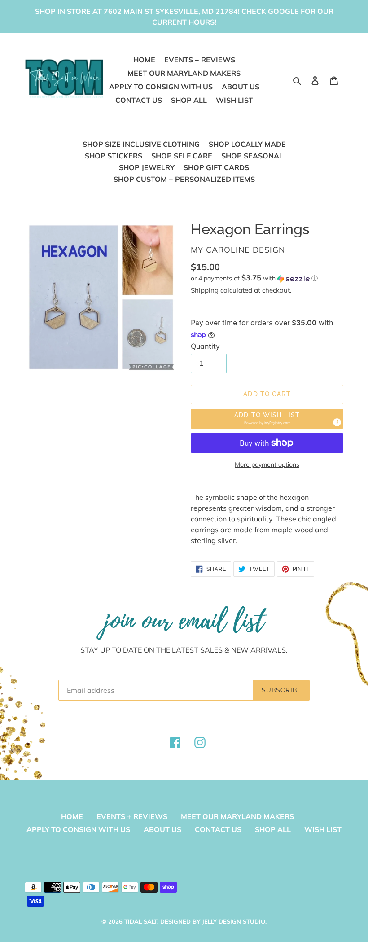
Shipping (205, 290)
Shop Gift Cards (216, 167)
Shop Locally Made (247, 144)
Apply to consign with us (78, 829)
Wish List (323, 829)
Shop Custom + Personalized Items (184, 179)
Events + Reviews (131, 816)
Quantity (205, 346)
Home (72, 816)
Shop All (273, 829)
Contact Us (218, 829)
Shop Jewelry (147, 167)
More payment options (267, 464)
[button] (254, 278)
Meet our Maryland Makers (237, 816)
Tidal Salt (140, 921)
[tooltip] (337, 422)
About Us (162, 829)
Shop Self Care (181, 155)
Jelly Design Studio (233, 921)
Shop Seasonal (252, 155)
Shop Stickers (113, 155)
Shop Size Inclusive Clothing (141, 144)
